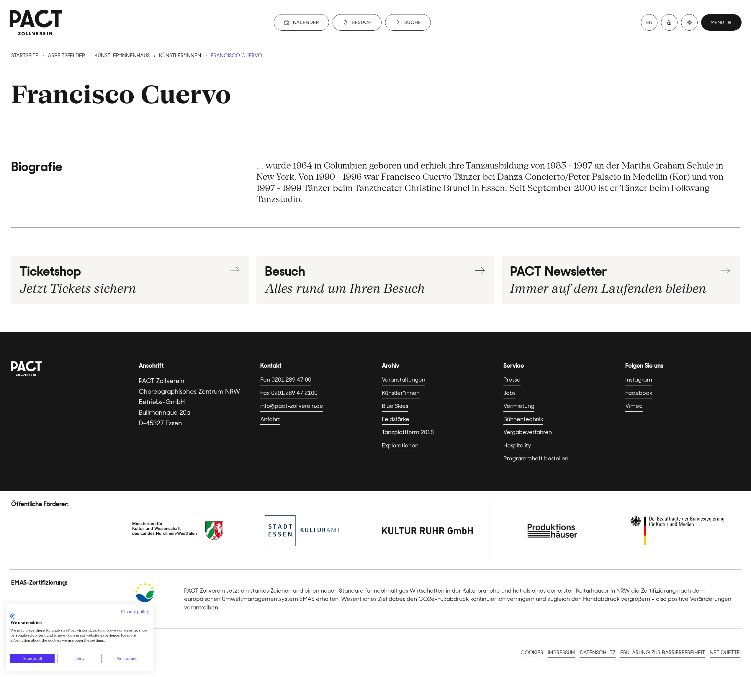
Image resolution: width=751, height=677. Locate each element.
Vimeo (634, 406)
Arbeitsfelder (66, 55)
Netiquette (725, 652)
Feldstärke (395, 419)
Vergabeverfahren (527, 432)
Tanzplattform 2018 (408, 432)
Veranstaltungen (403, 379)
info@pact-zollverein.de (291, 406)
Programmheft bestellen (535, 458)
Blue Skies (395, 406)
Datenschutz (598, 652)
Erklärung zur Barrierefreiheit (662, 652)
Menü (717, 22)
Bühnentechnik (523, 419)
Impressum (561, 652)
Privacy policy (135, 611)
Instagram (638, 379)
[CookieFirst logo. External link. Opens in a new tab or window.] (12, 616)
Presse (512, 379)
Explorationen (400, 445)
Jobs (509, 393)
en (649, 22)
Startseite (24, 55)
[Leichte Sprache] (669, 22)
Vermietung (518, 406)
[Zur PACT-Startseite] (36, 22)
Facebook (638, 393)
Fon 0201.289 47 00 (285, 379)
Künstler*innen (180, 55)
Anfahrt (270, 419)
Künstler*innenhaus (122, 55)
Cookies (532, 652)
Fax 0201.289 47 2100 (289, 393)
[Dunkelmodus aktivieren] (689, 22)
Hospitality (517, 445)
